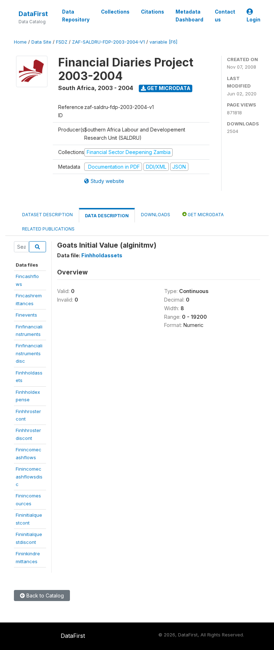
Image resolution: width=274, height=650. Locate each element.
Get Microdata (168, 88)
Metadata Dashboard (189, 16)
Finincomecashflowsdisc (29, 476)
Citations (152, 12)
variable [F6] (163, 42)
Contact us (225, 16)
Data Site (41, 42)
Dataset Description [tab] (47, 214)
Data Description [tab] (107, 215)
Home (20, 42)
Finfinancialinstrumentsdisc (29, 353)
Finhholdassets (101, 255)
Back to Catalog (44, 595)
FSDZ (61, 42)
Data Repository (76, 16)
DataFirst (33, 14)
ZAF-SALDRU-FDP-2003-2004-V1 (108, 42)
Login (253, 20)
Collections (115, 12)
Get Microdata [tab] (205, 214)
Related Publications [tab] (48, 229)
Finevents (26, 315)
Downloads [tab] (155, 214)
